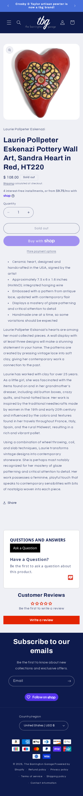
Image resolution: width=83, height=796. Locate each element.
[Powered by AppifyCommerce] (70, 577)
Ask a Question (25, 548)
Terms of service (32, 776)
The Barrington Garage (39, 764)
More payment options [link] (41, 251)
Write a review (41, 620)
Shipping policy (56, 776)
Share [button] (12, 502)
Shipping (8, 183)
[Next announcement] (75, 5)
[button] (9, 22)
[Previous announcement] (8, 5)
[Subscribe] (69, 681)
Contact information (44, 783)
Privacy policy (59, 769)
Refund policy (37, 769)
